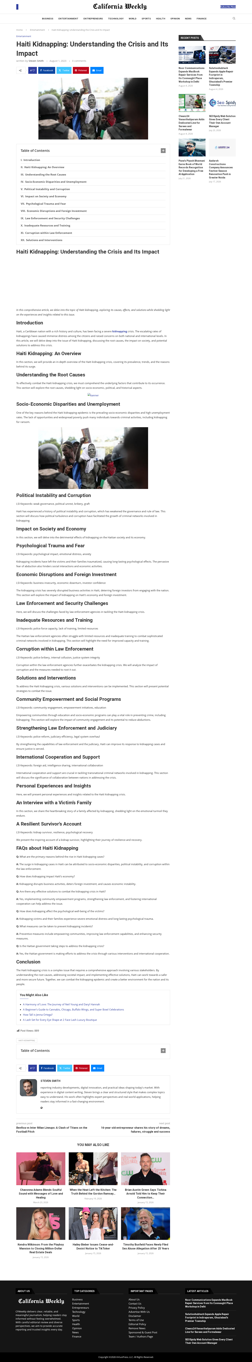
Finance (202, 18)
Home (19, 29)
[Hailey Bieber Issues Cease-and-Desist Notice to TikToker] (93, 1223)
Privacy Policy (137, 1307)
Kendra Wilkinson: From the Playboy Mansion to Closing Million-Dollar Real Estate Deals (41, 1248)
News (188, 18)
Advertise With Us (139, 1311)
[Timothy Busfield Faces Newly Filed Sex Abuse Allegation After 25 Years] (145, 1223)
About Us (134, 1299)
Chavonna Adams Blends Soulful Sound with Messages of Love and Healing (41, 1193)
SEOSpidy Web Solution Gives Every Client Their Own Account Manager (222, 121)
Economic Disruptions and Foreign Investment (57, 211)
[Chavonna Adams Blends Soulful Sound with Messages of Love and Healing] (40, 1168)
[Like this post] (33, 70)
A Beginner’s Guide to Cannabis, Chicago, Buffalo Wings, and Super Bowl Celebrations (73, 1009)
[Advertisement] (93, 282)
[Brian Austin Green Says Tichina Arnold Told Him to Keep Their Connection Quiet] (145, 1168)
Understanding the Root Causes (45, 174)
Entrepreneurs (93, 18)
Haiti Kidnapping (27, 1040)
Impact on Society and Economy (46, 196)
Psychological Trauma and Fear (46, 203)
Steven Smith (36, 60)
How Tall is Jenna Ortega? (37, 1014)
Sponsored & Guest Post (143, 1332)
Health (160, 18)
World (132, 18)
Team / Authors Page (141, 1336)
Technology (116, 18)
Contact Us (135, 1303)
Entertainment (68, 18)
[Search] (234, 18)
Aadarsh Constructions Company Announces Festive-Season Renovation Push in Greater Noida (221, 169)
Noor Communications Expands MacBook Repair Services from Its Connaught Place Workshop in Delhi (192, 75)
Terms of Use (136, 1320)
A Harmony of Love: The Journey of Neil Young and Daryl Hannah (61, 1004)
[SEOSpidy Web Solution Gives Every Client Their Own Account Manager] (222, 103)
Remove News (137, 1328)
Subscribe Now (228, 6)
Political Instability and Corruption (47, 189)
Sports (146, 18)
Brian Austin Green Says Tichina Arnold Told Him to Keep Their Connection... (145, 1193)
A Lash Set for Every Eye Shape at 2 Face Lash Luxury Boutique (60, 1019)
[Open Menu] (17, 7)
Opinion (175, 18)
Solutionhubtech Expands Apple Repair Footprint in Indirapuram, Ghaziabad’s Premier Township (221, 76)
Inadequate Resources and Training (47, 225)
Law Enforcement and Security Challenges (52, 218)
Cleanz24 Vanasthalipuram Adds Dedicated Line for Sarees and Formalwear (192, 123)
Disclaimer (135, 1316)
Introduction (31, 160)
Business (47, 18)
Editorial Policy (137, 1324)
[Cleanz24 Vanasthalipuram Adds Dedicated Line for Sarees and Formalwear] (192, 103)
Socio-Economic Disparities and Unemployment (56, 181)
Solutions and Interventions (44, 240)
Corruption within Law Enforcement (48, 233)
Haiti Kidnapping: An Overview (44, 167)
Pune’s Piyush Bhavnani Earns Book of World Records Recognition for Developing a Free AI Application (192, 167)
